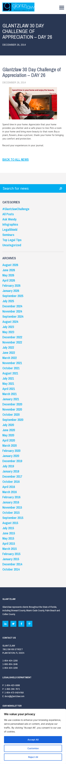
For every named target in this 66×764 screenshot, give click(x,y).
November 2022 (12, 342)
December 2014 (12, 564)
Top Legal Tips (11, 240)
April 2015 (8, 543)
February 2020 (11, 450)
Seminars (8, 235)
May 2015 (8, 538)
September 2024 (12, 316)
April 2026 (8, 280)
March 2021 (9, 394)
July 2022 (8, 347)
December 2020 (12, 404)
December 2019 (12, 461)
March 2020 (9, 445)
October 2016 (11, 481)
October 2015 (11, 512)
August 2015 (10, 523)
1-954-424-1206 (10, 668)
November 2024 (12, 311)
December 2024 (12, 306)
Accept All (33, 739)
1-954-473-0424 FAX (14, 692)
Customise (33, 748)
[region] (33, 736)
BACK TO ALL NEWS (15, 159)
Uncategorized (11, 245)
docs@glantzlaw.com (15, 696)
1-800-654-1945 (10, 664)
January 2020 (10, 456)
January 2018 (10, 471)
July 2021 (8, 378)
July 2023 (8, 327)
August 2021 (10, 373)
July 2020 (8, 425)
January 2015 (10, 559)
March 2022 (9, 358)
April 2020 (8, 440)
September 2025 (12, 296)
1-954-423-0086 (12, 685)
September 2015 (12, 518)
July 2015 (8, 528)
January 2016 (10, 502)
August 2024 (10, 321)
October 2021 (11, 368)
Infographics (10, 224)
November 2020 (12, 409)
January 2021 (10, 399)
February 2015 (11, 554)
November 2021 (12, 363)
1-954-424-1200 (10, 660)
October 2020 (11, 414)
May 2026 (8, 275)
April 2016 (8, 487)
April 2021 (8, 389)
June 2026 (8, 270)
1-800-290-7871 (12, 689)
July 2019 (8, 466)
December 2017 (12, 476)
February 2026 (11, 285)
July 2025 (8, 301)
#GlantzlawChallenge (15, 209)
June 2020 (8, 430)
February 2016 (11, 497)
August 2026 (10, 265)
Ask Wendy (9, 219)
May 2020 (8, 435)
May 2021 (8, 383)
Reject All (33, 757)
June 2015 (8, 533)
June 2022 (8, 352)
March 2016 (9, 492)
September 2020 (12, 419)
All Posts (8, 214)
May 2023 (8, 332)
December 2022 (12, 337)
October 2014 (11, 569)
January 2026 (10, 290)
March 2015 (9, 548)
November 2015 (12, 507)
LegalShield (9, 229)
